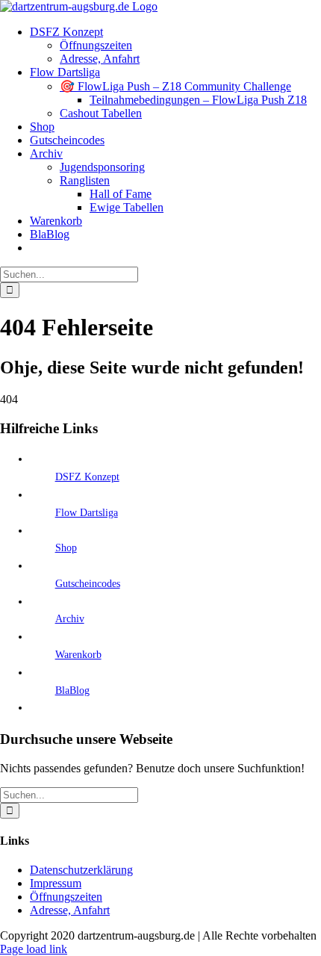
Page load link (33, 949)
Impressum (55, 883)
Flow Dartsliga (86, 512)
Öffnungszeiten (66, 896)
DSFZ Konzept (87, 476)
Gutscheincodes (87, 583)
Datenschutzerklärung (81, 869)
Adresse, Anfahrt (70, 910)
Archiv (69, 618)
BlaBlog (72, 690)
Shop (66, 547)
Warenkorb (78, 654)
